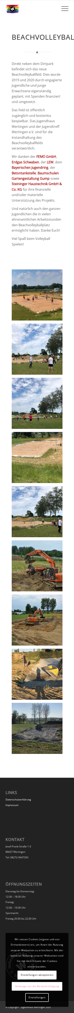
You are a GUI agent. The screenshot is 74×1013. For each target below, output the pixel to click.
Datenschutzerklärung (18, 799)
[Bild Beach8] (39, 676)
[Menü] (62, 8)
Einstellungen (37, 997)
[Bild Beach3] (39, 405)
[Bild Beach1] (39, 296)
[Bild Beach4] (39, 459)
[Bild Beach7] (39, 621)
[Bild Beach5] (39, 513)
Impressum (12, 805)
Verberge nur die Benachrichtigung (37, 986)
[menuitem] (62, 8)
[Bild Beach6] (39, 567)
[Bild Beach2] (39, 351)
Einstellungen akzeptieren (37, 975)
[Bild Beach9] (39, 730)
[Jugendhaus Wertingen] (31, 8)
